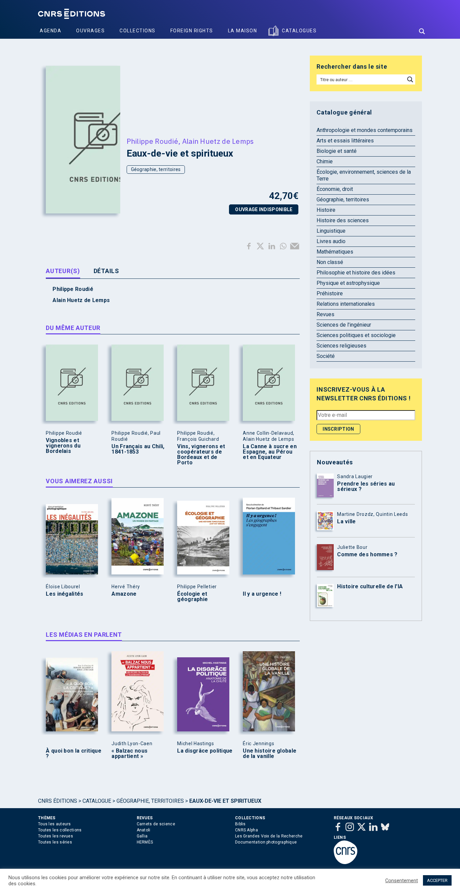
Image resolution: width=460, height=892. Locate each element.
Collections (138, 30)
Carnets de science (156, 824)
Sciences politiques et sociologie (356, 335)
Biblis (240, 824)
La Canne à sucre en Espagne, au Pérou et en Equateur (270, 452)
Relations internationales (346, 304)
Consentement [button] (401, 881)
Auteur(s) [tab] (63, 270)
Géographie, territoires (156, 169)
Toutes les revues (55, 836)
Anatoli (144, 830)
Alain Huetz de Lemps (218, 141)
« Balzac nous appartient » (129, 753)
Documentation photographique (266, 842)
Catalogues (299, 30)
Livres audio (331, 241)
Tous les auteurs (54, 824)
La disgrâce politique (204, 751)
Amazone (123, 594)
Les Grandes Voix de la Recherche (269, 836)
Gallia (142, 836)
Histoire (326, 210)
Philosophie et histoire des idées (356, 272)
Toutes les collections (60, 830)
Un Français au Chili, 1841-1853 (137, 449)
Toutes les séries (55, 842)
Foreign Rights (191, 30)
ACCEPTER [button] (437, 880)
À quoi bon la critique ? (73, 753)
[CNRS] (345, 862)
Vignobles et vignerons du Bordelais (63, 446)
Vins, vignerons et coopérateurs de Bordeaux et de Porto (201, 454)
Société (326, 356)
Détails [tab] (106, 270)
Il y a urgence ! (262, 594)
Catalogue (97, 801)
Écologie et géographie (192, 596)
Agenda (50, 30)
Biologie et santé (337, 151)
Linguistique (331, 231)
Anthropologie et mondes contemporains (365, 130)
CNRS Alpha (246, 830)
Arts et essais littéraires (345, 140)
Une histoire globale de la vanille (269, 753)
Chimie (325, 161)
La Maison (242, 30)
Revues (325, 314)
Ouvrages (90, 30)
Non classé (330, 262)
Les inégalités (64, 594)
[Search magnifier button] (422, 31)
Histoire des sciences (343, 220)
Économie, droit (335, 189)
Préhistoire (330, 293)
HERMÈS (145, 842)
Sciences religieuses (341, 345)
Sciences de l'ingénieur (344, 325)
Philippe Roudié (152, 141)
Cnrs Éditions (57, 801)
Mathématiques (335, 252)
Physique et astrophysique (348, 283)
